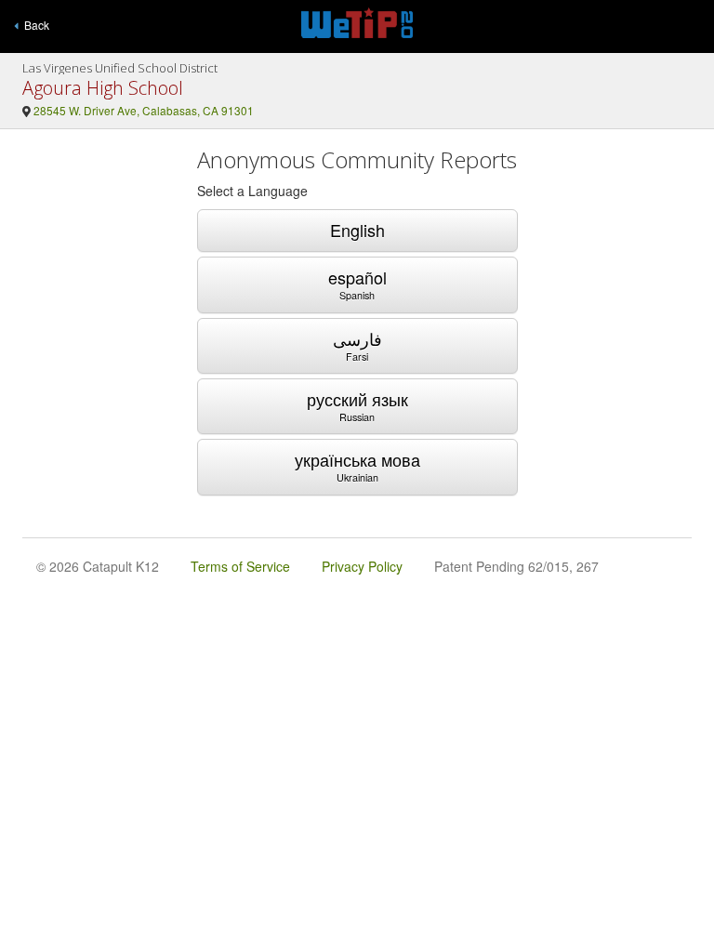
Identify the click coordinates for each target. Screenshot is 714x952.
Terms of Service (240, 566)
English (357, 230)
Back (34, 25)
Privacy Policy (362, 566)
